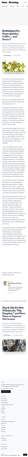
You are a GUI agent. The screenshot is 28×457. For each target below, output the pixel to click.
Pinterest (3, 431)
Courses (3, 406)
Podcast (12, 6)
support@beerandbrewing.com (8, 421)
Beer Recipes (4, 398)
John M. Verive (7, 335)
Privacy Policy (4, 446)
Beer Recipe (4, 6)
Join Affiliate (4, 440)
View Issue (10, 292)
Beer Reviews (4, 400)
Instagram (3, 427)
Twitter (3, 425)
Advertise (3, 438)
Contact (3, 419)
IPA (23, 6)
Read (25, 454)
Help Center (4, 423)
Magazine (3, 408)
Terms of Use (4, 448)
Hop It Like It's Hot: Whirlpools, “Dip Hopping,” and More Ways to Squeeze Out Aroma (10, 455)
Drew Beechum (7, 55)
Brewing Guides (4, 402)
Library (2, 410)
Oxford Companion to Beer (7, 404)
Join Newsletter (5, 391)
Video (18, 6)
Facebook (3, 429)
